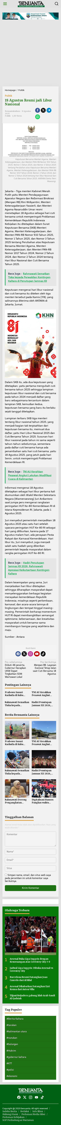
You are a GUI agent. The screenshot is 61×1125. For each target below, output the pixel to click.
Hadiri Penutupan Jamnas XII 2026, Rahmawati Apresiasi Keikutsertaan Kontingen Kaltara (43, 704)
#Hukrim (11, 1050)
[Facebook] (18, 653)
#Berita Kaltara (15, 1018)
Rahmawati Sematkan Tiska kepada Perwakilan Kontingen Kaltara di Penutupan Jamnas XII (17, 704)
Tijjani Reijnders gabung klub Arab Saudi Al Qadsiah (32, 997)
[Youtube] (37, 653)
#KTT (9, 1063)
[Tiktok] (43, 653)
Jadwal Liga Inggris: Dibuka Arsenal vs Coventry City (31, 969)
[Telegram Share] (49, 110)
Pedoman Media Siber (33, 1114)
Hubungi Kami (10, 1114)
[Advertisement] (30, 54)
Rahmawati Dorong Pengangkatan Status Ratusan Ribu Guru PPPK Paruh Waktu (16, 801)
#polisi (10, 1069)
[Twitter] (24, 653)
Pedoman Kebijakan (13, 1117)
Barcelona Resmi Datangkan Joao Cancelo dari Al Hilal (28, 978)
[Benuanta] (31, 3)
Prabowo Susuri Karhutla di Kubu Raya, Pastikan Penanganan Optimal (17, 694)
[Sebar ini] (37, 110)
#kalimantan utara (17, 1031)
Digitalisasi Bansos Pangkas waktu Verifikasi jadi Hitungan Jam (43, 801)
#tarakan (11, 1025)
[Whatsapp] (37, 116)
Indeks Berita (9, 1111)
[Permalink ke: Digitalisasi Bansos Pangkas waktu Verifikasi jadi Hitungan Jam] (44, 788)
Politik (8, 95)
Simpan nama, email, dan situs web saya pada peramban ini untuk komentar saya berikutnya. (28, 878)
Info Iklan (37, 1111)
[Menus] (5, 4)
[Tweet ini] (43, 110)
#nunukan (12, 1038)
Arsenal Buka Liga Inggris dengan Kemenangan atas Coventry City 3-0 (30, 960)
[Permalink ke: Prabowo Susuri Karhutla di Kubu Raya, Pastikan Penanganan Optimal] (17, 730)
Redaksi (24, 1111)
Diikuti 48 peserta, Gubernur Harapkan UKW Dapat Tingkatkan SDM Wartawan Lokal (15, 669)
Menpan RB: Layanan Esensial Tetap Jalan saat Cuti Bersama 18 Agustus (44, 668)
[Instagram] (30, 653)
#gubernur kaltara (16, 1057)
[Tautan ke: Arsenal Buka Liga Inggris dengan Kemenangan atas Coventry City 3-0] (30, 935)
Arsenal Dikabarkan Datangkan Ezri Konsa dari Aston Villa (30, 988)
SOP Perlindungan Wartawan (18, 1120)
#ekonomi (12, 1076)
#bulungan (12, 1044)
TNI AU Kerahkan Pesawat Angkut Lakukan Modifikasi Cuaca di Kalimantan (43, 694)
